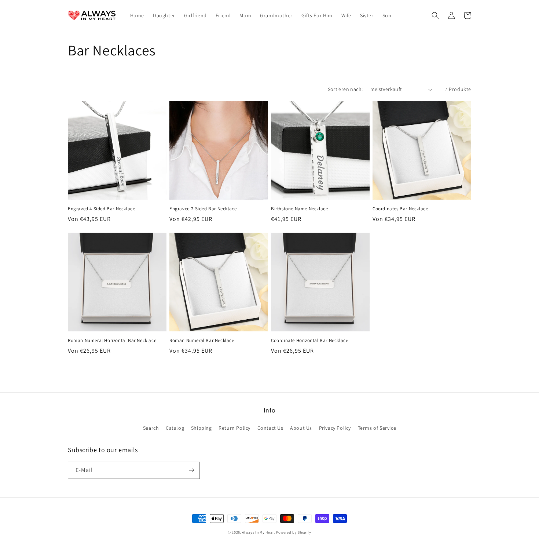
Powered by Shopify (293, 532)
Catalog (175, 428)
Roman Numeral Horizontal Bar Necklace (112, 340)
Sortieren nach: (345, 89)
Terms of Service (377, 428)
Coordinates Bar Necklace (400, 209)
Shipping (201, 428)
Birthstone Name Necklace (299, 209)
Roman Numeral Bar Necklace (201, 340)
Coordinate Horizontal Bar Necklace (309, 340)
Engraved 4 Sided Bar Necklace (101, 209)
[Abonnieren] (191, 470)
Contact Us (270, 428)
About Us (301, 428)
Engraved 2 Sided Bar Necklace (202, 209)
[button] (435, 15)
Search (151, 428)
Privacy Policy (335, 428)
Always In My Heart (258, 532)
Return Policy (234, 428)
